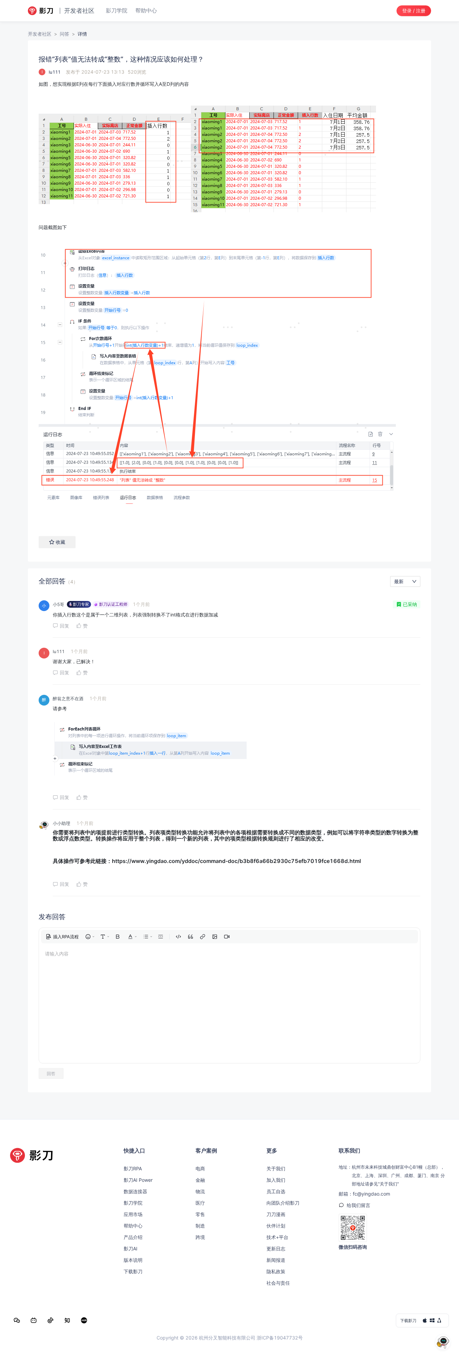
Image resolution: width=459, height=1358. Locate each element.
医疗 (200, 1203)
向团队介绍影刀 (282, 1203)
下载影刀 (133, 1271)
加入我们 (275, 1180)
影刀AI (130, 1248)
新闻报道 (275, 1260)
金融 (200, 1180)
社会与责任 (278, 1283)
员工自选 (275, 1191)
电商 (200, 1168)
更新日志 (275, 1248)
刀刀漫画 (275, 1214)
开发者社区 (39, 34)
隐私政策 (275, 1271)
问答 (64, 34)
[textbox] (229, 301)
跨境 (200, 1237)
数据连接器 (135, 1191)
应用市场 (133, 1214)
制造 (200, 1226)
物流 (200, 1191)
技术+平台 (277, 1237)
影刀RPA (133, 1168)
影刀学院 (133, 1203)
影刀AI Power (138, 1180)
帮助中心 (133, 1226)
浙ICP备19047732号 (280, 1338)
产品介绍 (133, 1237)
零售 (200, 1214)
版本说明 (133, 1260)
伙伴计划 (275, 1226)
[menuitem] (62, 936)
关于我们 (275, 1168)
